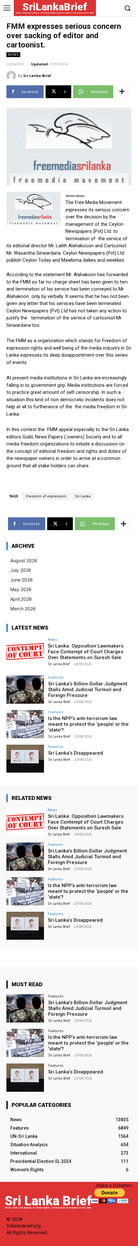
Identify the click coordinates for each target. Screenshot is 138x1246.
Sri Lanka (83, 496)
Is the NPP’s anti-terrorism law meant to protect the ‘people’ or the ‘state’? (88, 724)
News (13, 54)
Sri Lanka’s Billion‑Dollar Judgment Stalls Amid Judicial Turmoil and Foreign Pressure (87, 689)
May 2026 (20, 589)
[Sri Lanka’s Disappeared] (25, 759)
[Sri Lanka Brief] (12, 76)
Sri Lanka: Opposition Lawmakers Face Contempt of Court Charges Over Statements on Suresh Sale (86, 651)
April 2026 (21, 599)
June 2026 (21, 579)
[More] (122, 91)
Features (55, 677)
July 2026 (20, 570)
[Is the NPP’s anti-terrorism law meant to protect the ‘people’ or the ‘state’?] (25, 724)
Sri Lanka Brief (37, 75)
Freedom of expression (46, 496)
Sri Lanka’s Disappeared (75, 753)
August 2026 (23, 560)
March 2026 (23, 608)
